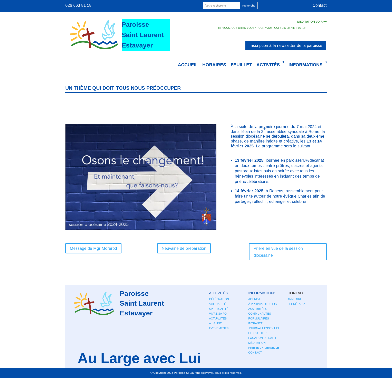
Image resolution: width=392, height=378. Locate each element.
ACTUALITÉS (218, 318)
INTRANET (255, 323)
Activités (268, 64)
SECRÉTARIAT (297, 304)
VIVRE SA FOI (218, 313)
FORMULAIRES (258, 318)
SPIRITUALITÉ (218, 309)
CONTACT (255, 352)
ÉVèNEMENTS (218, 328)
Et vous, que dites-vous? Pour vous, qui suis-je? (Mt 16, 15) (262, 27)
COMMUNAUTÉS (259, 313)
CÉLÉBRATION (219, 299)
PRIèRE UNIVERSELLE (263, 347)
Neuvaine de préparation (184, 248)
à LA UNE (215, 323)
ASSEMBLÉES (257, 309)
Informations (305, 64)
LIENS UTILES (257, 333)
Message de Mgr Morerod (93, 248)
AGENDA (254, 299)
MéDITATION (257, 342)
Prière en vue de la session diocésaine (278, 252)
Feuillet (241, 64)
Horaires (214, 64)
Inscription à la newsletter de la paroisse (285, 45)
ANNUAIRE (294, 299)
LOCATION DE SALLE (262, 337)
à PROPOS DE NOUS (262, 304)
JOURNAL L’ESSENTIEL (264, 328)
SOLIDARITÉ (217, 304)
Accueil (188, 64)
